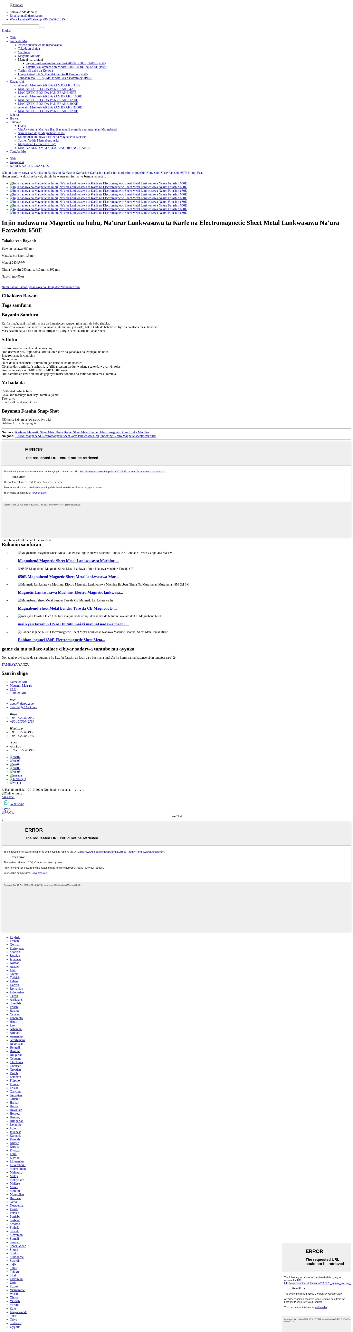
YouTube (24, 52)
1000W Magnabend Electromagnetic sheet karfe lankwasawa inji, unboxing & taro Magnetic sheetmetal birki (85, 436)
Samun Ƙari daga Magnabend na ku (41, 133)
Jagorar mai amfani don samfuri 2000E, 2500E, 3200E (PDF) (66, 63)
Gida (13, 37)
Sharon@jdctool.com (23, 707)
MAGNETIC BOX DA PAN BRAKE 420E (47, 89)
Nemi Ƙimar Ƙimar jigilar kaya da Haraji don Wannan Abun (41, 287)
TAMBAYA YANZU (16, 664)
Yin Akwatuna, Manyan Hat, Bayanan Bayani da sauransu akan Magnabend (67, 129)
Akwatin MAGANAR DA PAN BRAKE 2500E (50, 107)
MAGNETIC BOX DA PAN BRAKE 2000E (48, 103)
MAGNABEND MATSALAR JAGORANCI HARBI (54, 147)
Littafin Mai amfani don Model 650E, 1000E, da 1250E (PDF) (66, 67)
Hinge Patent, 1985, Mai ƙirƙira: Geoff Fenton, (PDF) (53, 74)
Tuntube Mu (18, 151)
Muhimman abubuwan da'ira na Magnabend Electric (52, 136)
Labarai (15, 114)
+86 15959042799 (22, 721)
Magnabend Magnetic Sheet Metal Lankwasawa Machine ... (68, 561)
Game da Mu (18, 41)
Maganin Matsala (29, 56)
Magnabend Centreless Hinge (37, 144)
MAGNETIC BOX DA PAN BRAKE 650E (47, 92)
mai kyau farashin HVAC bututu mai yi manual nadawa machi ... (73, 624)
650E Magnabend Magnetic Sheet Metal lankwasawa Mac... (68, 577)
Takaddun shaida (29, 48)
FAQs (22, 125)
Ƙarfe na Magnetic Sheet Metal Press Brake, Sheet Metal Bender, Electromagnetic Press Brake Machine (82, 432)
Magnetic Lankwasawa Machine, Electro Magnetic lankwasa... (70, 592)
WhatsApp (17, 804)
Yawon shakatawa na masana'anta (40, 45)
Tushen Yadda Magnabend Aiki (38, 140)
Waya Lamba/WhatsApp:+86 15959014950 (38, 19)
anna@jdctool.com (22, 703)
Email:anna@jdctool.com (26, 15)
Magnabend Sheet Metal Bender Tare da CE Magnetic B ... (67, 608)
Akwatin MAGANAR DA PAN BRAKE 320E (49, 85)
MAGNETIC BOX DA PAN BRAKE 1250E (48, 100)
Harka (14, 118)
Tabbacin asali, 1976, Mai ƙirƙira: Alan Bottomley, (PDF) (55, 78)
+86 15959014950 (22, 718)
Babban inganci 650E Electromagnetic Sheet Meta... (61, 640)
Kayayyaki (17, 81)
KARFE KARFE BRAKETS (29, 165)
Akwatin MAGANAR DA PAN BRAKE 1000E (50, 96)
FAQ (13, 689)
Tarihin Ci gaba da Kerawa (35, 70)
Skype (6, 809)
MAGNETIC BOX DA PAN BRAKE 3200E (48, 111)
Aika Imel (8, 797)
